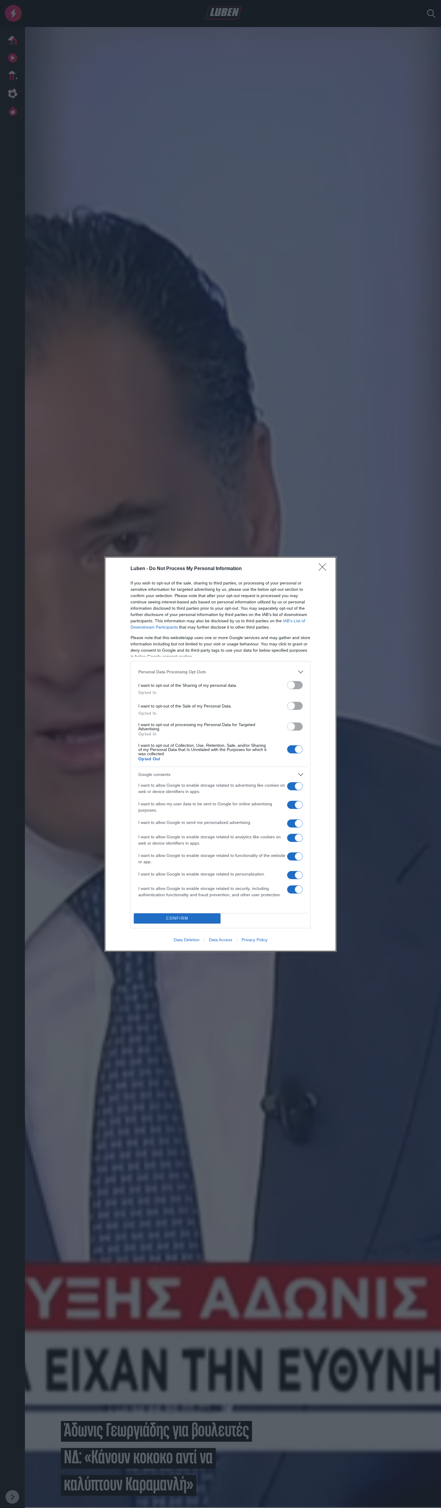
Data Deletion (187, 939)
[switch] (295, 685)
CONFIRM (177, 918)
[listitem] (220, 672)
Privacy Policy (255, 939)
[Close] (324, 569)
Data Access (220, 939)
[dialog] (220, 754)
